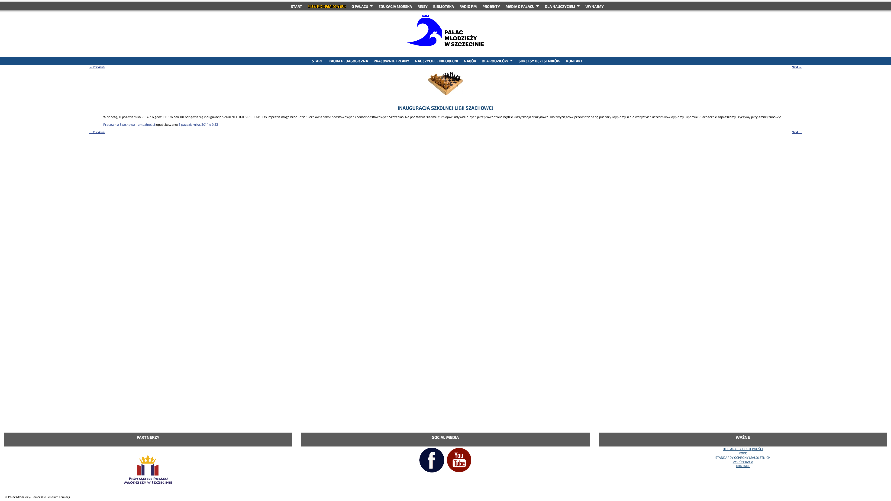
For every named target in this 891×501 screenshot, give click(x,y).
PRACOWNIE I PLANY (391, 61)
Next (797, 67)
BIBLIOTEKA (443, 6)
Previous (97, 67)
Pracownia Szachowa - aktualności (129, 124)
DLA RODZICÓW (495, 61)
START (296, 6)
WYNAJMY (594, 6)
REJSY (422, 6)
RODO (743, 453)
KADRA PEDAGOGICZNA (348, 61)
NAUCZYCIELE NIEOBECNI (436, 61)
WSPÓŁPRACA (743, 462)
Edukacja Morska (395, 6)
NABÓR (470, 61)
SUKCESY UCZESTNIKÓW (540, 61)
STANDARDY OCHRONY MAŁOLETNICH (742, 457)
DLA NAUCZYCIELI (560, 6)
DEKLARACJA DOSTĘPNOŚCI (743, 449)
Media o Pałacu (520, 6)
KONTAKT (574, 61)
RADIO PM (468, 6)
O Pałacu (360, 6)
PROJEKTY (491, 6)
